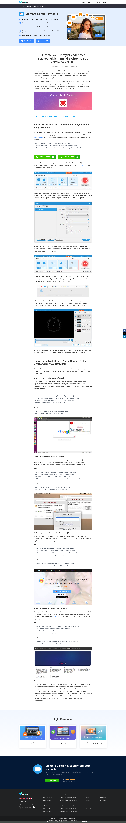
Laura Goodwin (54, 66)
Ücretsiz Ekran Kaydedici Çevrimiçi (68, 797)
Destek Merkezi (103, 797)
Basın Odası (88, 805)
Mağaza (83, 2)
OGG (41, 541)
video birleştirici (56, 616)
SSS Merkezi (103, 800)
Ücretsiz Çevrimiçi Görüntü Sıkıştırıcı (68, 808)
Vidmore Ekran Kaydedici (42, 13)
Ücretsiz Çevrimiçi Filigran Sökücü (68, 803)
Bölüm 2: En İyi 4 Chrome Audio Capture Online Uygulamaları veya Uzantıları (55, 116)
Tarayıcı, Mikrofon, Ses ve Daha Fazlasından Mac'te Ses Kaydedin (93, 742)
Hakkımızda (88, 797)
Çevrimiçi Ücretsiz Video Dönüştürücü (69, 800)
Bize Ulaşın (88, 800)
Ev (19, 6)
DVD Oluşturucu (47, 805)
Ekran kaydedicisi (47, 800)
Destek (105, 2)
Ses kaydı (29, 6)
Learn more (77, 821)
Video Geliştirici (46, 808)
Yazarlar (87, 803)
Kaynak (98, 2)
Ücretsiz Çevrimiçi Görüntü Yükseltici (68, 811)
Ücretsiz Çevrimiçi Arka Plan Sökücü (68, 805)
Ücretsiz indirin (28, 41)
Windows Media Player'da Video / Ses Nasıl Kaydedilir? (32, 742)
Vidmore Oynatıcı (47, 803)
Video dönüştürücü (47, 797)
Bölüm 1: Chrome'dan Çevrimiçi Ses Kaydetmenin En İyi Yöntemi (52, 114)
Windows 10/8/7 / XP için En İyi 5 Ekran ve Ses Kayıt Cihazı (63, 742)
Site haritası (88, 808)
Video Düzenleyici (47, 811)
